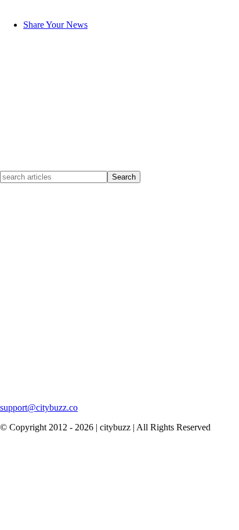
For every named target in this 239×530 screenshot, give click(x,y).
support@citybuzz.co (39, 407)
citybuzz (15, 5)
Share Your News (55, 25)
